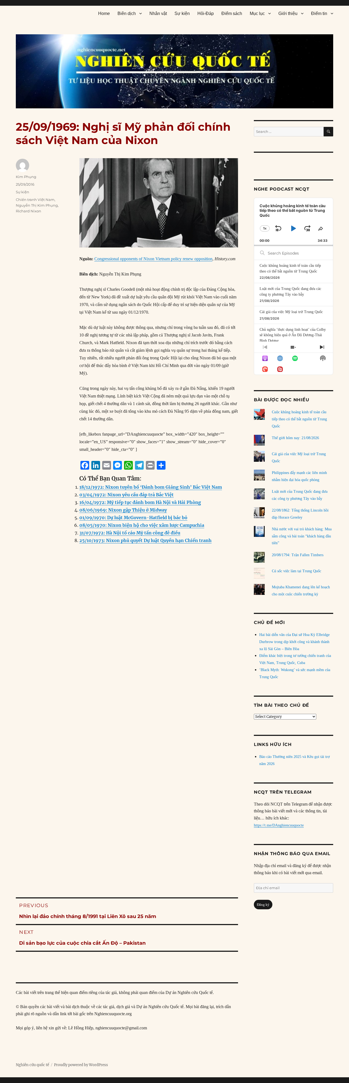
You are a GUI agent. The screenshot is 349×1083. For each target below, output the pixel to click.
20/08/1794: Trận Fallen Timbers (297, 555)
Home (104, 13)
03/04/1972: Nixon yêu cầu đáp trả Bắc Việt (126, 494)
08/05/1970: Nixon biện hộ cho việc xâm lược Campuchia (141, 525)
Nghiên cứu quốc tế (32, 1065)
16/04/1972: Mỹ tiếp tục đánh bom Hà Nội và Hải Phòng (140, 502)
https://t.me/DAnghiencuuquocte (279, 825)
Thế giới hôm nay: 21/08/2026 (295, 438)
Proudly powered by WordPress (81, 1065)
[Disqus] (127, 659)
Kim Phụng (26, 177)
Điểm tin (319, 13)
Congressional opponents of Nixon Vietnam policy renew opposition (153, 258)
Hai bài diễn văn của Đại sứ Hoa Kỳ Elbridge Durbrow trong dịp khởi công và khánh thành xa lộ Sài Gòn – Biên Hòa (294, 642)
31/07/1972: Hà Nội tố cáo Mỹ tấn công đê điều (129, 533)
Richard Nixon (28, 211)
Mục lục (257, 13)
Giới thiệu (287, 13)
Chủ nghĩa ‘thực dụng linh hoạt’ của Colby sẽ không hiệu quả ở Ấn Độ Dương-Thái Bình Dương (293, 335)
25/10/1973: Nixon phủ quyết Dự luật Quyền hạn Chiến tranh (145, 540)
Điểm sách (231, 13)
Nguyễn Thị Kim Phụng (37, 205)
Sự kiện (182, 13)
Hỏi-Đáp (205, 13)
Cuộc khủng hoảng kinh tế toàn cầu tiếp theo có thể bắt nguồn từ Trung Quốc (299, 419)
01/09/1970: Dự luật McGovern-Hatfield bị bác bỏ (133, 517)
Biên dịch (127, 13)
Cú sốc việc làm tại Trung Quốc (296, 571)
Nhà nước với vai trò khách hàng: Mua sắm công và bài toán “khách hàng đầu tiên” (302, 536)
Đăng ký (263, 904)
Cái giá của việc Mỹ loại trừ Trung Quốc (291, 312)
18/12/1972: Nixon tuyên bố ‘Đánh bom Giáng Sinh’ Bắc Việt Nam (150, 487)
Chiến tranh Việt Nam (35, 199)
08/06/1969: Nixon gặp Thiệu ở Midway (123, 510)
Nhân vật (158, 13)
